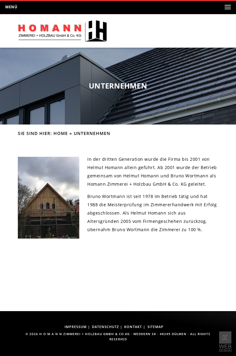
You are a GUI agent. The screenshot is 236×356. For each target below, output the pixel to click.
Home (60, 133)
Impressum (76, 326)
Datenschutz (105, 326)
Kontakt (133, 326)
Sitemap (155, 326)
